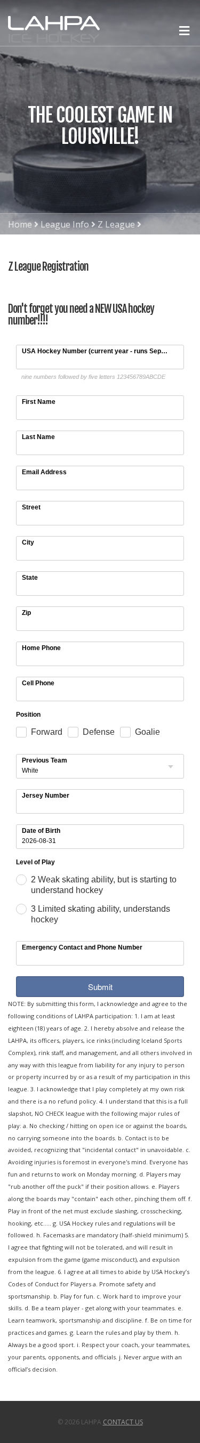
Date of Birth (41, 830)
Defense (99, 731)
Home (20, 224)
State (30, 577)
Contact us (123, 1421)
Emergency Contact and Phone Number (82, 947)
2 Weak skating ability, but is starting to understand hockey (104, 885)
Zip (26, 613)
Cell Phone (38, 683)
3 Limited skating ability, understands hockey (100, 914)
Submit (100, 986)
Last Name (38, 437)
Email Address (44, 472)
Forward (46, 731)
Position (28, 715)
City (28, 542)
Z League (116, 224)
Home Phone (41, 648)
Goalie (147, 731)
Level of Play (35, 863)
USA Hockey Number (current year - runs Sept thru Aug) (96, 351)
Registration (33, 246)
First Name (38, 402)
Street (31, 507)
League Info (65, 224)
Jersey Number (45, 795)
